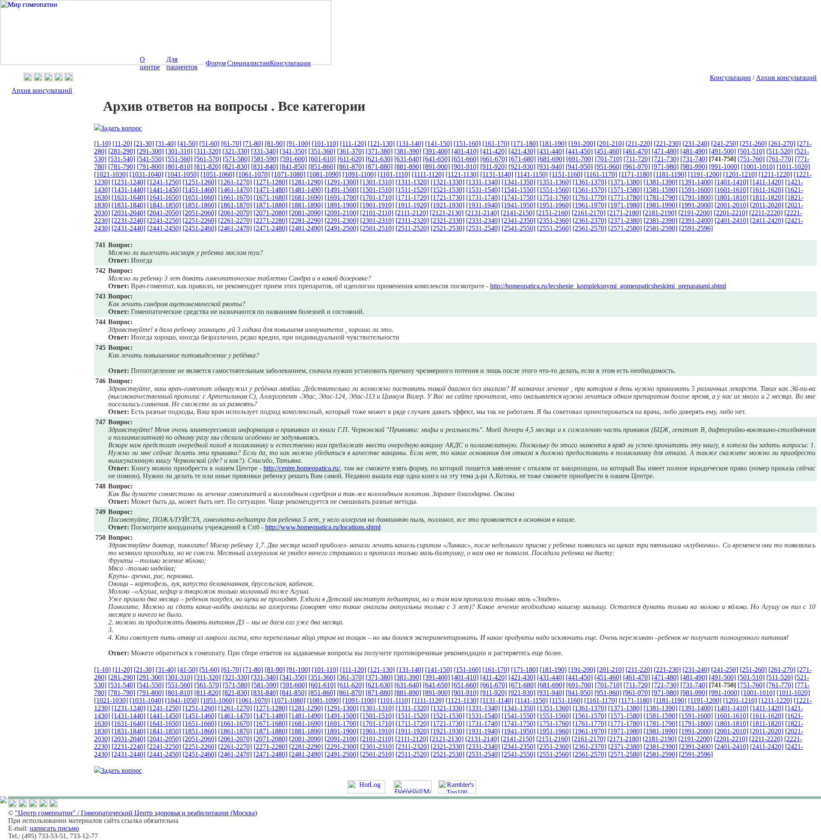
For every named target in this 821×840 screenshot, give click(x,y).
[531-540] (121, 159)
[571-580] (236, 159)
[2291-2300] (341, 220)
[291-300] (150, 151)
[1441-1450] (164, 189)
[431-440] (550, 151)
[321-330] (235, 151)
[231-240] (695, 143)
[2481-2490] (306, 228)
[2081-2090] (306, 212)
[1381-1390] (660, 182)
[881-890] (407, 166)
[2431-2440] (128, 228)
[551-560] (178, 159)
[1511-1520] (412, 189)
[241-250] (724, 143)
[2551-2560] (554, 228)
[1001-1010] (758, 166)
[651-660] (465, 159)
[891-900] (436, 166)
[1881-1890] (306, 205)
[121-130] (381, 143)
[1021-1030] (111, 174)
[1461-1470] (235, 189)
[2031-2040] (128, 212)
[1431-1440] (128, 189)
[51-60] (209, 143)
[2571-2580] (625, 228)
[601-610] (322, 159)
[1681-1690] (306, 197)
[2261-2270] (235, 220)
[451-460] (607, 151)
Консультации (730, 77)
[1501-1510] (377, 189)
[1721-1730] (447, 197)
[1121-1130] (462, 174)
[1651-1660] (199, 197)
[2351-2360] (554, 220)
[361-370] (350, 151)
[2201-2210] (730, 212)
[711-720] (636, 159)
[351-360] (321, 151)
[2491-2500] (341, 228)
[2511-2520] (412, 228)
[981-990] (693, 166)
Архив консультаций (786, 77)
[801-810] (178, 166)
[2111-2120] (411, 212)
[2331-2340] (483, 220)
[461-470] (636, 151)
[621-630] (379, 159)
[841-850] (293, 166)
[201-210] (610, 143)
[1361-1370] (589, 182)
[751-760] (751, 159)
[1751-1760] (554, 197)
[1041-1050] (182, 174)
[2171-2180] (624, 212)
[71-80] (253, 143)
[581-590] (264, 159)
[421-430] (521, 151)
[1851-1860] (199, 205)
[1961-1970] (589, 205)
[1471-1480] (270, 189)
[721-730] (665, 159)
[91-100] (298, 143)
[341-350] (293, 151)
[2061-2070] (235, 212)
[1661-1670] (235, 197)
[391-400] (436, 151)
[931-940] (550, 166)
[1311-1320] (412, 182)
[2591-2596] (696, 228)
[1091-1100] (359, 174)
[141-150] (438, 143)
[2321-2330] (447, 220)
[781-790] (121, 166)
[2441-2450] (164, 228)
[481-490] (693, 151)
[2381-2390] (660, 220)
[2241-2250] (164, 220)
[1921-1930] (447, 205)
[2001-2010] (731, 205)
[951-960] (607, 166)
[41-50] (187, 143)
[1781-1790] (660, 197)
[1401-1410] (731, 182)
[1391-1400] (696, 182)
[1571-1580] (625, 189)
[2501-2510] (377, 228)
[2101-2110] (376, 212)
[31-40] (166, 143)
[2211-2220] (766, 212)
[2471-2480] (270, 228)
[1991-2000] (696, 205)
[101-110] (325, 143)
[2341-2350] (518, 220)
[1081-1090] (324, 174)
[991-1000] (724, 166)
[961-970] (636, 166)
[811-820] (207, 166)
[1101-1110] (394, 174)
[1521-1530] (447, 189)
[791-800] (150, 166)
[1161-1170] (600, 174)
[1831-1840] (128, 205)
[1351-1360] (554, 182)
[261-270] (781, 143)
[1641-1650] (164, 197)
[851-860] (321, 166)
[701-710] (608, 159)
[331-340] (264, 151)
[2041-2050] (164, 212)
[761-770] (779, 159)
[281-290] (121, 151)
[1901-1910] (377, 205)
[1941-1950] (518, 205)
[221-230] (667, 143)
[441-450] (579, 151)
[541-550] (150, 159)
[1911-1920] (412, 205)
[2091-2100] (341, 212)
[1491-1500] (341, 189)
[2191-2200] (695, 212)
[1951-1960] (554, 205)
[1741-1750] (518, 197)
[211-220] (639, 143)
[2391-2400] (696, 220)
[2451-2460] (199, 228)
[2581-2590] (660, 228)
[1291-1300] (341, 182)
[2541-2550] (518, 228)
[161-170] (495, 143)
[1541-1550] (518, 189)
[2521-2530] (447, 228)
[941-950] (579, 166)
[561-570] (207, 159)
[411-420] (493, 151)
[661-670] (493, 159)
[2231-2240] (128, 220)
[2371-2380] (625, 220)
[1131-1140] (496, 174)
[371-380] (379, 151)
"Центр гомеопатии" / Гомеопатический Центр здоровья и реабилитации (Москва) (136, 812)
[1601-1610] (731, 189)
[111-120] (353, 143)
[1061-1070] (253, 174)
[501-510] (751, 151)
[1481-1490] (306, 189)
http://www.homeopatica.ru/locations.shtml (323, 527)
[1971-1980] (625, 205)
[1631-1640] (128, 197)
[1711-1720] (412, 197)
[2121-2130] (447, 212)
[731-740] (693, 159)
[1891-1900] (341, 205)
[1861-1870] (235, 205)
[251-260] (753, 143)
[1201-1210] (740, 174)
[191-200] (581, 143)
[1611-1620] (766, 189)
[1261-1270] (235, 182)
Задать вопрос (121, 128)
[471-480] (665, 151)
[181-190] (553, 143)
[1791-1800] (696, 197)
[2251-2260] (199, 220)
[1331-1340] (483, 182)
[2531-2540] (483, 228)
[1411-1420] (766, 182)
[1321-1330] (447, 182)
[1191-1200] (704, 174)
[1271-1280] (270, 182)
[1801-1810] (731, 197)
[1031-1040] (146, 174)
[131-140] (409, 143)
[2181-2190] (659, 212)
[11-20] (122, 143)
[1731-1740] (483, 197)
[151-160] (467, 143)
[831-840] (264, 166)
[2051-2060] (199, 212)
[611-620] (350, 159)
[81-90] (275, 143)
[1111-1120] (428, 174)
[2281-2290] (306, 220)
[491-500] (722, 151)
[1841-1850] (164, 205)
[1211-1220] (775, 174)
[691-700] (579, 159)
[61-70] (231, 143)
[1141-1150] (531, 174)
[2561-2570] (589, 228)
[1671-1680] (270, 197)
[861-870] (350, 166)
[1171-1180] (635, 174)
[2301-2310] (377, 220)
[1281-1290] (306, 182)
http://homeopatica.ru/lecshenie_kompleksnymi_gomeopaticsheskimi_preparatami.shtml (608, 286)
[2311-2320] (412, 220)
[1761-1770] (589, 197)
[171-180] (524, 143)
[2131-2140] (482, 212)
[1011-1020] (793, 166)
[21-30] (144, 143)
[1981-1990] (660, 205)
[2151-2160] (553, 212)
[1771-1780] (625, 197)
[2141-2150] (518, 212)
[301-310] (178, 151)
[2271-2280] (270, 220)
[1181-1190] (669, 174)
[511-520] (779, 151)
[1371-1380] (625, 182)
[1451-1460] (199, 189)
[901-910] (465, 166)
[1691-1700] (341, 197)
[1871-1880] (270, 205)
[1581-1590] (660, 189)
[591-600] (293, 159)
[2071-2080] (270, 212)
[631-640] (407, 159)
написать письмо (54, 828)
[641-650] (436, 159)
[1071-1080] (288, 174)
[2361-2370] (589, 220)
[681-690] (550, 159)
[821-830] (235, 166)
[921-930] (521, 166)
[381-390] (407, 151)
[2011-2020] (766, 205)
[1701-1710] (377, 197)
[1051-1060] (217, 174)
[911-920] (493, 166)
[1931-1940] (483, 205)
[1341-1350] (518, 182)
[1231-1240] (128, 182)
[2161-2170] (588, 212)
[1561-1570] (589, 189)
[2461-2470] (235, 228)
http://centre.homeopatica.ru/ (301, 468)
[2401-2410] (731, 220)
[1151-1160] (565, 174)
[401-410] (465, 151)
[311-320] (207, 151)
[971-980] (665, 166)
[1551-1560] (554, 189)
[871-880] (379, 166)
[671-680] (522, 159)
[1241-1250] (164, 182)
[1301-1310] (377, 182)
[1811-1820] (766, 197)
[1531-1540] (483, 189)
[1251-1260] (199, 182)
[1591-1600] (696, 189)
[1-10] (102, 143)
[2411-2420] (766, 220)
